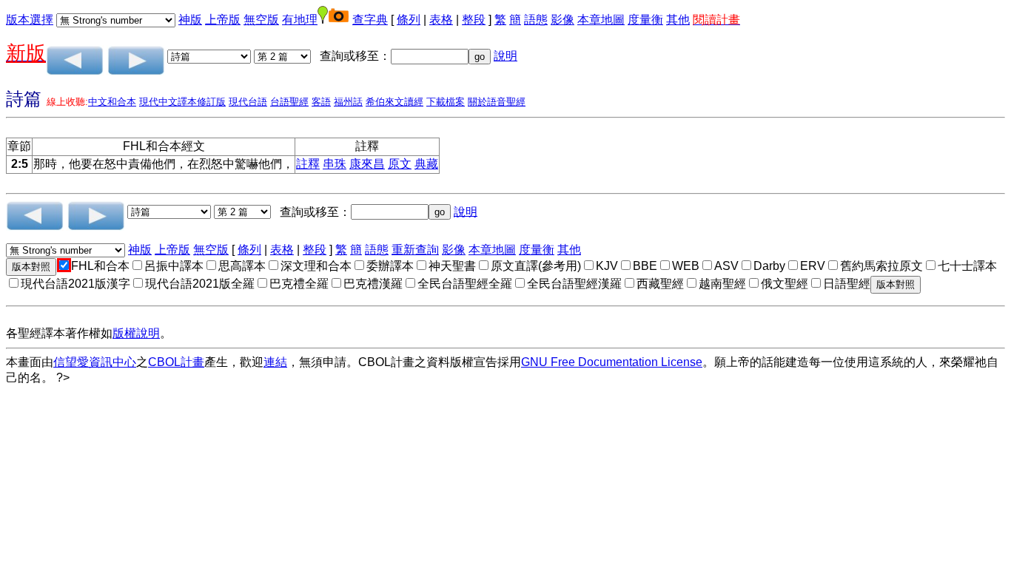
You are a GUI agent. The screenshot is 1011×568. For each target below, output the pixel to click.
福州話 (348, 101)
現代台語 (248, 101)
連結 (275, 362)
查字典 (370, 19)
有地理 (300, 19)
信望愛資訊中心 (94, 362)
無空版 (261, 19)
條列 (408, 19)
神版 (190, 19)
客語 (321, 101)
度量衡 (645, 19)
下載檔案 (445, 101)
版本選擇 (29, 19)
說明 (505, 56)
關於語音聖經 (496, 101)
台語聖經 (289, 101)
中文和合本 (112, 101)
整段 (474, 19)
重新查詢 (415, 249)
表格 (441, 19)
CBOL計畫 (176, 362)
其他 (678, 19)
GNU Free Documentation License (611, 362)
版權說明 (136, 333)
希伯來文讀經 (394, 101)
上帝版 (223, 19)
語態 (536, 19)
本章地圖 (601, 19)
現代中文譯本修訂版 (182, 101)
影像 (562, 19)
